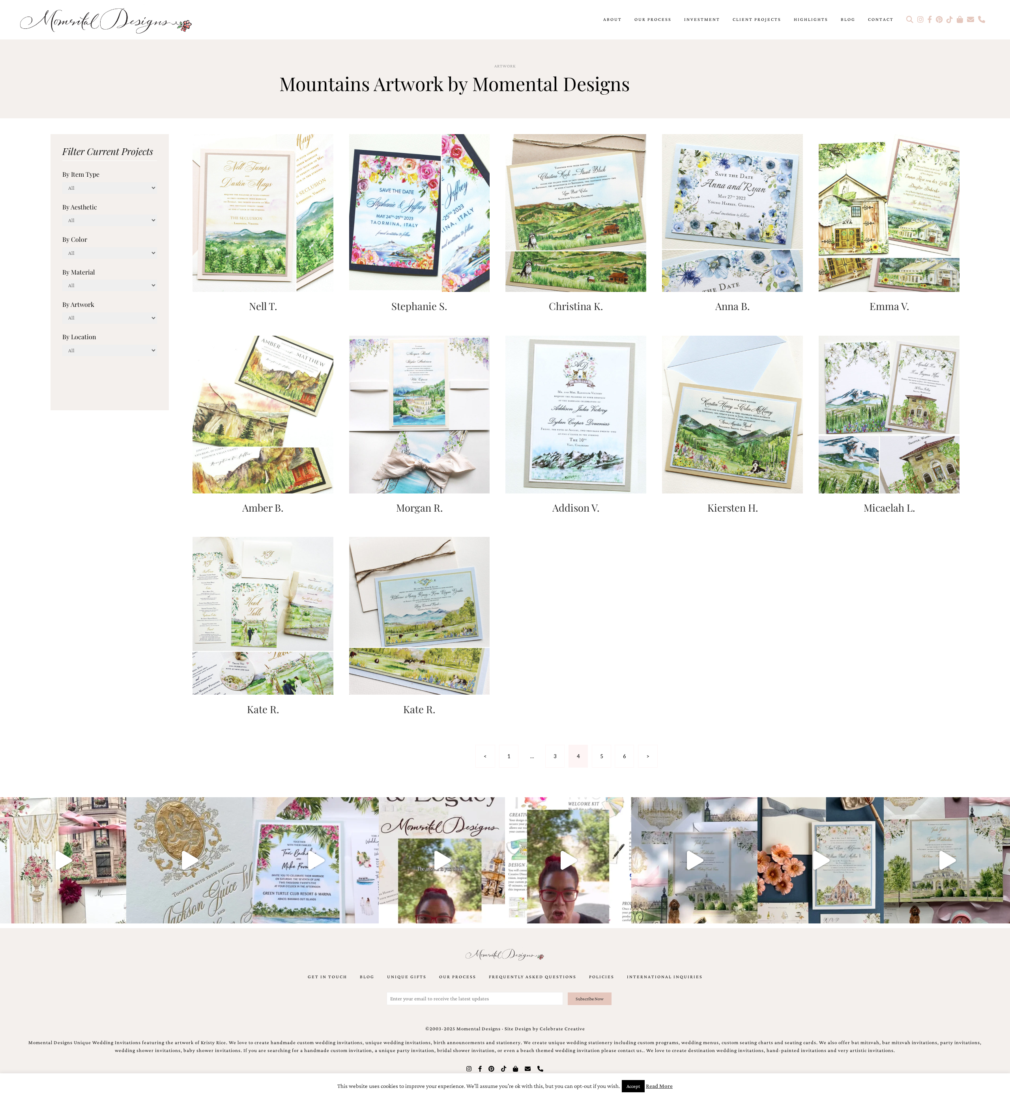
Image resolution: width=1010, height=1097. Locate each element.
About (612, 19)
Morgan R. (419, 507)
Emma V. (889, 305)
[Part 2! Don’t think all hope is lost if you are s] (442, 860)
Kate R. (263, 709)
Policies (601, 976)
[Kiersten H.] (732, 413)
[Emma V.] (889, 212)
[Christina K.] (575, 212)
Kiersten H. (732, 507)
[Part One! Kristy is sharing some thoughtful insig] (568, 860)
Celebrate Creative (562, 1029)
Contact (881, 19)
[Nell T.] (263, 212)
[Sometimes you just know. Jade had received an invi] (947, 860)
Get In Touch (327, 976)
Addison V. (575, 507)
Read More (659, 1086)
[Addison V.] (575, 413)
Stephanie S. (419, 305)
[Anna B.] (732, 212)
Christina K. (576, 305)
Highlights (811, 19)
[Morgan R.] (419, 413)
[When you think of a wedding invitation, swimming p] (315, 860)
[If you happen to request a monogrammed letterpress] (189, 860)
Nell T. (263, 305)
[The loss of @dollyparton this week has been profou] (63, 860)
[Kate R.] (263, 615)
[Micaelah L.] (889, 413)
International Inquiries (665, 976)
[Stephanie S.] (419, 212)
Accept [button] (633, 1086)
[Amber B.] (263, 413)
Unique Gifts (406, 976)
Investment (702, 19)
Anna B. (732, 305)
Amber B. (262, 507)
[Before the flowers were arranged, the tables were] (694, 860)
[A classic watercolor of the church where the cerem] (821, 860)
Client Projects (757, 19)
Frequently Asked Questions (532, 976)
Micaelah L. (889, 507)
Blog (848, 19)
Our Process (652, 19)
